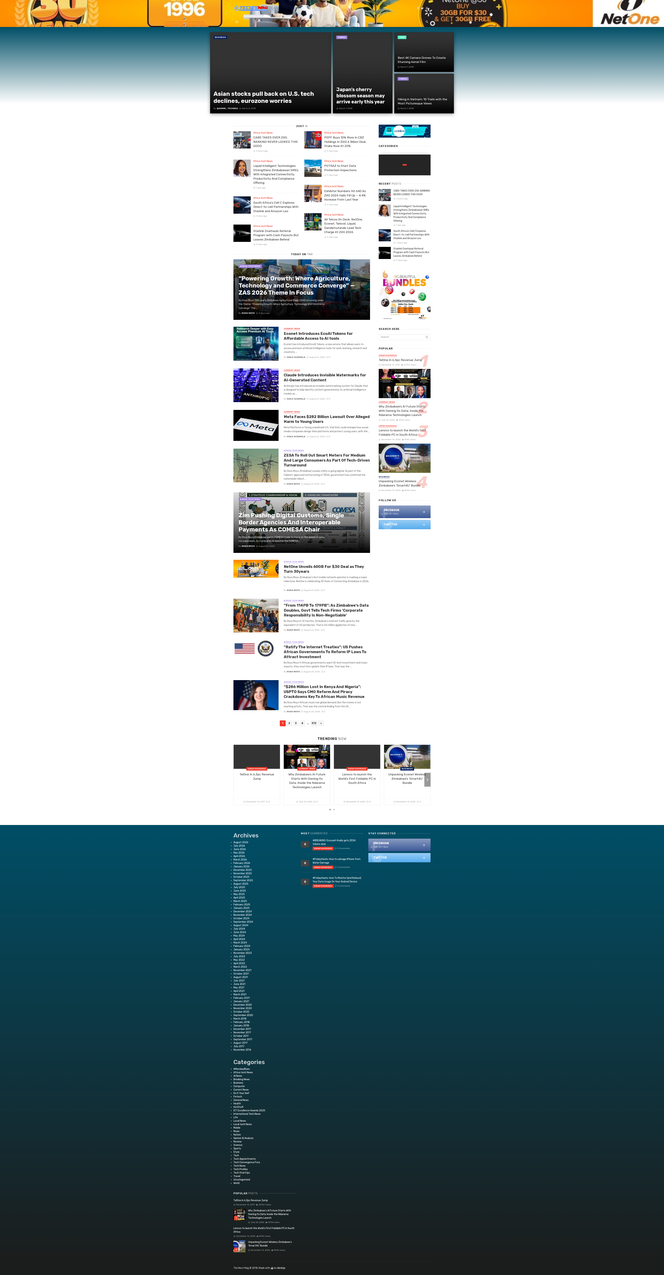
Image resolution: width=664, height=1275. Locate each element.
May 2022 (239, 959)
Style (236, 1152)
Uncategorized (388, 355)
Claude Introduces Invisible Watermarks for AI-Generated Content (325, 377)
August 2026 (240, 842)
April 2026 (239, 856)
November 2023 (242, 953)
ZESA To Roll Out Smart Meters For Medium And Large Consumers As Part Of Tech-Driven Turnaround (327, 460)
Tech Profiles (240, 1169)
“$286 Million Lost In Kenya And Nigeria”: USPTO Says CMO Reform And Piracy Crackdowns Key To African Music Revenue (324, 692)
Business (220, 37)
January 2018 (241, 1025)
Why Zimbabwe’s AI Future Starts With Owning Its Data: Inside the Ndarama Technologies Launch (402, 411)
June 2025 (239, 890)
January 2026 (241, 866)
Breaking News (241, 1079)
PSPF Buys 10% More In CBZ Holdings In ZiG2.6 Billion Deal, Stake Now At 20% (345, 142)
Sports (237, 1148)
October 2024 (241, 918)
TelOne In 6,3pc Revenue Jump (400, 360)
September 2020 (243, 1015)
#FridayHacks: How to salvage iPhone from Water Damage (337, 861)
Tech (402, 37)
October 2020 (241, 1011)
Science (237, 1145)
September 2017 (242, 1039)
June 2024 (239, 932)
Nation (237, 1134)
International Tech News (247, 1113)
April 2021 (239, 991)
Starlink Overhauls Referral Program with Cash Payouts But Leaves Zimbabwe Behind (276, 235)
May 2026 (239, 852)
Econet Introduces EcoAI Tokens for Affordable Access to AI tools (318, 336)
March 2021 (239, 994)
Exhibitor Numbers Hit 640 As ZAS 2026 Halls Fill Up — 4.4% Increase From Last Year (345, 195)
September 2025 (243, 880)
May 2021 (238, 987)
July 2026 (239, 845)
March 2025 (240, 901)
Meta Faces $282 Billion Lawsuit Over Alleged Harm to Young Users (327, 419)
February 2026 (241, 863)
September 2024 (243, 921)
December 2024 (242, 911)
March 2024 (240, 942)
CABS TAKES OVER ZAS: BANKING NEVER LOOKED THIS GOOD (275, 142)
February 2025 (241, 904)
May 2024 (239, 935)
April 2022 (239, 963)
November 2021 (242, 970)
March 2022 (240, 966)
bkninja (281, 1268)
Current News (292, 329)
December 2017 (242, 1029)
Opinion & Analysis (243, 1138)
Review (237, 1141)
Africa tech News (263, 132)
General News (241, 1100)
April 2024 (239, 939)
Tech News (239, 1165)
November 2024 (242, 915)
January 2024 (241, 949)
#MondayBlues (241, 1069)
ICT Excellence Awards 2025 (249, 1110)
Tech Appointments (244, 1158)
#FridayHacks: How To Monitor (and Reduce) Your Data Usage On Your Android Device (337, 880)
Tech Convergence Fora (246, 1162)
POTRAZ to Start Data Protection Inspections (340, 168)
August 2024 (240, 925)
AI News (237, 1075)
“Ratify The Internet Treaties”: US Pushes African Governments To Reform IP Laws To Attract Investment (325, 652)
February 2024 (241, 946)
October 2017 (241, 1036)
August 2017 (240, 1042)
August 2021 (240, 977)
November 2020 (242, 1008)
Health (237, 1103)
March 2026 (240, 859)
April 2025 (239, 897)
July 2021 (239, 980)
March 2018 (239, 1018)
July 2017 (238, 1046)
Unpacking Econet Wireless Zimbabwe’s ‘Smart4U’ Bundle (400, 483)
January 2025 (241, 908)
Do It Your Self (241, 1093)
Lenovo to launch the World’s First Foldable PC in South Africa (402, 432)
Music (236, 1131)
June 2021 (239, 984)
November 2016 (242, 1049)
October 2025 (241, 876)
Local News (239, 1120)
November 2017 (242, 1032)
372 (314, 723)
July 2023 (239, 956)
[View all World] (405, 165)
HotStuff (238, 1107)
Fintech (237, 1096)
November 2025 (242, 873)
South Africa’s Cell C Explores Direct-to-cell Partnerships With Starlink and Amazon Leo (275, 207)
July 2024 (239, 928)
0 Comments (343, 848)
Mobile (236, 1127)
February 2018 (241, 1022)
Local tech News (242, 1124)
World (236, 1183)
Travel (342, 37)
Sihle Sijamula (296, 357)
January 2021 (241, 1001)
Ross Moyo (293, 484)
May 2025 (239, 894)
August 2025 (240, 883)
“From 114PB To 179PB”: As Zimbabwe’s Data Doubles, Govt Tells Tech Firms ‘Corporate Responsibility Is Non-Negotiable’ (326, 610)
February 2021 (241, 997)
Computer (239, 1086)
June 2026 (239, 849)
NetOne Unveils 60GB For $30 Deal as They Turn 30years (324, 569)
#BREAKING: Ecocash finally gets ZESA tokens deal (334, 842)
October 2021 (241, 973)
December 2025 (242, 870)
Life (235, 1117)
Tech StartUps (241, 1172)
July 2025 (239, 887)
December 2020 (242, 1004)
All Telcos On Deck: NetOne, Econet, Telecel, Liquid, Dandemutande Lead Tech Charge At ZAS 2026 (343, 226)
